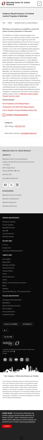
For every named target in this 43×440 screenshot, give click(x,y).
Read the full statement (14, 397)
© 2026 (5, 353)
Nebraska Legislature (9, 202)
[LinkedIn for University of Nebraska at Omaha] (22, 359)
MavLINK (5, 230)
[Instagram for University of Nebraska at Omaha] (27, 359)
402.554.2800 (8, 337)
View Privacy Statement (27, 422)
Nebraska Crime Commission (12, 195)
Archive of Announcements (17, 115)
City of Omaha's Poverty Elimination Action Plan (20, 110)
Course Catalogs (8, 225)
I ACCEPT (7, 426)
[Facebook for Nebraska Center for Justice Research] (5, 185)
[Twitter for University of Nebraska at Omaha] (10, 359)
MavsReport (6, 303)
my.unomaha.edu (8, 233)
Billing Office (6, 262)
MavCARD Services (9, 228)
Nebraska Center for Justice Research (18, 4)
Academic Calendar (9, 222)
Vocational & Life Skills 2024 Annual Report (18, 107)
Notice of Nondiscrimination (12, 306)
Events (5, 274)
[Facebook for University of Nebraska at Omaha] (5, 359)
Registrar (5, 288)
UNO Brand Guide (8, 236)
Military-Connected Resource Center (14, 282)
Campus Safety (8, 271)
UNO (4, 23)
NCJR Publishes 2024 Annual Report (16, 104)
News (4, 285)
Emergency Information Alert (12, 300)
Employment (7, 248)
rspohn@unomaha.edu (28, 133)
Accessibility (7, 259)
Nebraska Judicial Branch (11, 199)
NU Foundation (7, 308)
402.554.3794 (20, 126)
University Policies (8, 314)
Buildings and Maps (9, 265)
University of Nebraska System (13, 251)
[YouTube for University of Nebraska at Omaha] (16, 359)
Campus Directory (8, 268)
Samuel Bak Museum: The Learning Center (17, 291)
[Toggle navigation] (39, 3)
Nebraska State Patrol (10, 206)
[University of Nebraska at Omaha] (4, 3)
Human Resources (9, 277)
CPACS (10, 23)
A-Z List (5, 245)
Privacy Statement (9, 311)
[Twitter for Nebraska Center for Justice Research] (11, 185)
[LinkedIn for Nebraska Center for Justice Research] (17, 185)
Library (5, 280)
